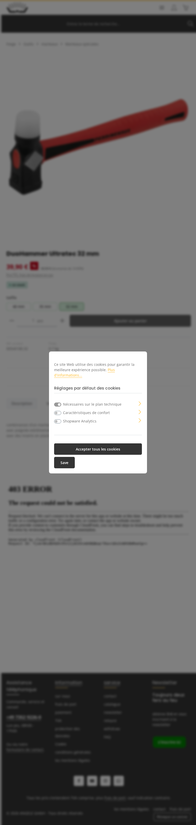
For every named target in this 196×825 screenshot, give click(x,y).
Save (64, 462)
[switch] (57, 413)
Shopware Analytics (79, 421)
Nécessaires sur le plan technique (92, 404)
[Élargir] (140, 403)
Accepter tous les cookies (98, 449)
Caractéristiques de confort (86, 412)
